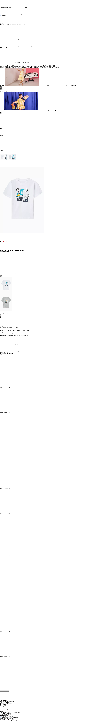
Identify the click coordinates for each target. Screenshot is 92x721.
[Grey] (6, 311)
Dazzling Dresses (3, 91)
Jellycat (16, 66)
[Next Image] (7, 237)
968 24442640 (11, 718)
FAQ (5, 705)
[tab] (2, 157)
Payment (7, 705)
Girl (1, 90)
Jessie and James (5, 66)
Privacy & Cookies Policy (11, 712)
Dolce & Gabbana (35, 65)
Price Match (18, 712)
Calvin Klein (28, 65)
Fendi (44, 65)
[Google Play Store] (10, 716)
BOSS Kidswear (14, 65)
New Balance (2, 67)
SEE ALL (1, 354)
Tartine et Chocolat (30, 67)
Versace (52, 67)
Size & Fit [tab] (5, 327)
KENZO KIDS (20, 66)
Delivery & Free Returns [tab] (14, 327)
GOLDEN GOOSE (52, 65)
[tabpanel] (46, 332)
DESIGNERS (2, 85)
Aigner (12, 701)
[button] (1, 23)
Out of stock (2, 326)
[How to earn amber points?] (7, 263)
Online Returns (9, 714)
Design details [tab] (9, 327)
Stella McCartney (24, 67)
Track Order (11, 705)
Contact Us (2, 705)
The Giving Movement (37, 67)
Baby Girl (3, 90)
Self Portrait (19, 67)
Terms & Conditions (3, 712)
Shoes (10, 703)
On (7, 67)
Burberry (24, 65)
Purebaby (15, 67)
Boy (8, 703)
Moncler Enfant (37, 66)
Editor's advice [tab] (2, 327)
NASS (48, 66)
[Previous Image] (7, 163)
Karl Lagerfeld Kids (11, 66)
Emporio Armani (40, 65)
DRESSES (2, 110)
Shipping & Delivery (3, 714)
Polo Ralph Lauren (11, 67)
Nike (6, 67)
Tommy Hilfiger (43, 67)
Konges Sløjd (24, 66)
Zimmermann (56, 67)
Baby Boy (5, 703)
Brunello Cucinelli (20, 65)
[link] (25, 24)
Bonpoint (9, 65)
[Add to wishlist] (11, 323)
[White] (6, 293)
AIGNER (6, 65)
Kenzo (7, 701)
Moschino (45, 66)
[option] (46, 314)
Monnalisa (41, 66)
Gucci (1, 66)
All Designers (2, 65)
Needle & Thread (52, 66)
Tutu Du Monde (48, 67)
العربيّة (26, 7)
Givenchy (47, 65)
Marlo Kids (33, 66)
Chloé (31, 65)
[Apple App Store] (3, 716)
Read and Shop (3, 710)
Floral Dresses (8, 91)
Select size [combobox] (1, 313)
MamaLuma (29, 66)
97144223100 (12, 719)
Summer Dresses (14, 91)
